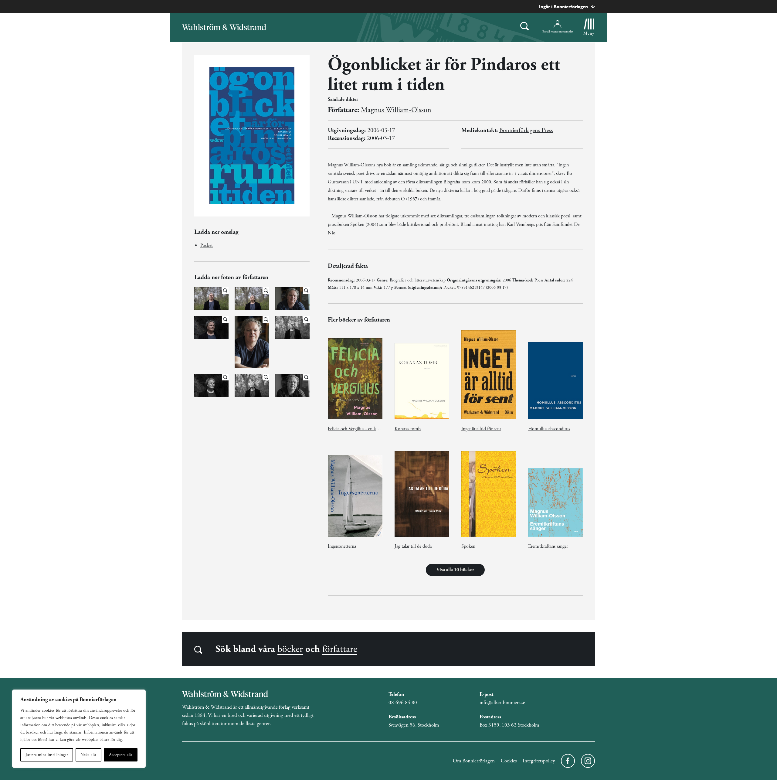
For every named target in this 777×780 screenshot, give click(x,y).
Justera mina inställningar (46, 755)
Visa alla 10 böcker (455, 570)
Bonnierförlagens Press (526, 130)
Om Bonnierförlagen (474, 761)
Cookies (509, 761)
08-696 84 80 (402, 702)
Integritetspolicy (539, 761)
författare (339, 649)
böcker (290, 649)
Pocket (206, 245)
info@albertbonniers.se (502, 702)
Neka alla (88, 755)
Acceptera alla (120, 755)
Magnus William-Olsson (396, 110)
